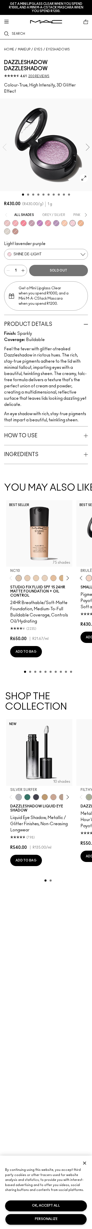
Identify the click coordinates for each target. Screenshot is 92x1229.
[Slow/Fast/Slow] (48, 223)
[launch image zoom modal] (84, 178)
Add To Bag (26, 651)
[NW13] (53, 578)
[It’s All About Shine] (7, 231)
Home (9, 49)
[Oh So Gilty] (64, 223)
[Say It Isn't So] (32, 223)
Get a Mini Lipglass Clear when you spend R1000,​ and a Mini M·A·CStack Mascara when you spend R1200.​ (46, 7)
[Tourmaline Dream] (36, 797)
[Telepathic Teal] (27, 797)
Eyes (38, 49)
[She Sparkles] (7, 223)
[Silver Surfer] (18, 797)
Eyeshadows (58, 49)
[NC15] (62, 578)
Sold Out (58, 270)
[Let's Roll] (23, 223)
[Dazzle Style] (81, 223)
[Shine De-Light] (73, 223)
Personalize (46, 1219)
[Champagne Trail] (62, 797)
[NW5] (27, 578)
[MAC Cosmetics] (46, 21)
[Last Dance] (15, 223)
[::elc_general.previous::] (12, 578)
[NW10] (36, 578)
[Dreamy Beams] (15, 231)
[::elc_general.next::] (67, 578)
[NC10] (18, 578)
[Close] (84, 1163)
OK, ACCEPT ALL (46, 1205)
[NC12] (44, 578)
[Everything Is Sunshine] (53, 797)
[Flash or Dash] (44, 797)
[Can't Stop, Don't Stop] (40, 223)
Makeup (24, 49)
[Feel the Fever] (56, 223)
